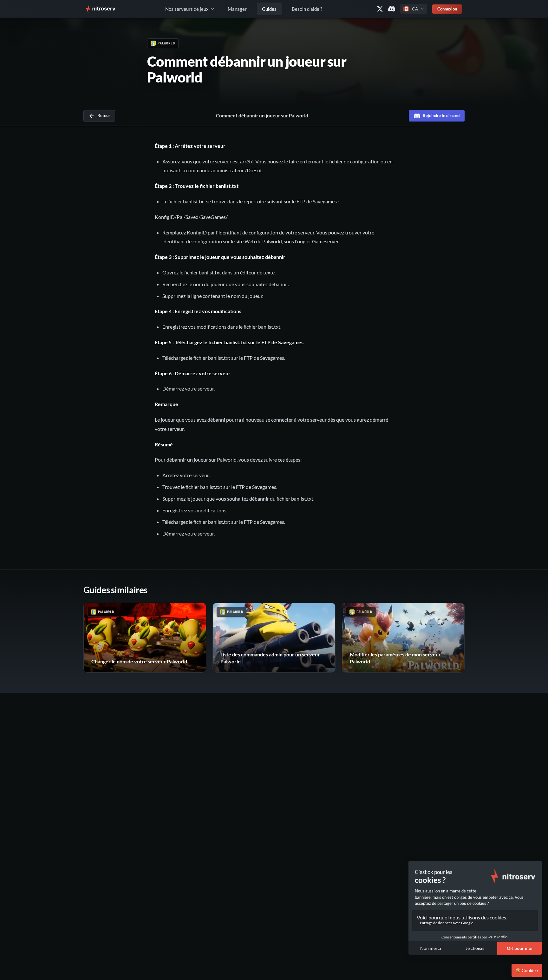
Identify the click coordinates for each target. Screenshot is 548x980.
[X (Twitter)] (380, 9)
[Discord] (391, 8)
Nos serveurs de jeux (187, 9)
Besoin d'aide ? (307, 9)
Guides (269, 9)
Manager (237, 9)
